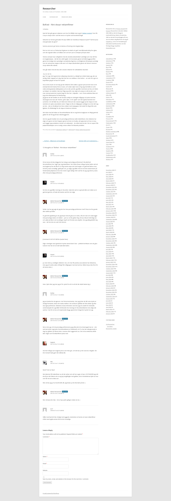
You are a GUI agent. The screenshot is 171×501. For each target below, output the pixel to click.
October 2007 (109, 191)
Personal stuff (110, 121)
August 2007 (109, 196)
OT (106, 114)
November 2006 (110, 215)
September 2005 (110, 245)
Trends (108, 153)
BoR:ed (65, 129)
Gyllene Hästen (110, 93)
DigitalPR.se (109, 41)
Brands (108, 71)
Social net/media (110, 136)
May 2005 (108, 253)
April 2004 (108, 281)
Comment (46, 437)
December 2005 (110, 238)
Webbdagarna (110, 157)
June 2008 (108, 174)
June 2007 (108, 200)
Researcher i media (67, 17)
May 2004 (108, 279)
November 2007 (110, 189)
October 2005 (109, 243)
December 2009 (110, 170)
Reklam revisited (87, 33)
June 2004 (108, 277)
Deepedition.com (110, 48)
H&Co (107, 95)
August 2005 (109, 247)
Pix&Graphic (109, 123)
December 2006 (110, 213)
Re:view (108, 129)
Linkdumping (109, 104)
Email (45, 463)
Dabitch (52, 342)
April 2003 (108, 307)
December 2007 (110, 187)
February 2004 (110, 286)
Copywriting (109, 78)
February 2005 (110, 260)
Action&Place (109, 59)
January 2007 (109, 211)
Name (45, 456)
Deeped (108, 31)
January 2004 (109, 288)
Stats (107, 138)
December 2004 (110, 264)
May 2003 (108, 305)
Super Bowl (109, 142)
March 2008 (109, 181)
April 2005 (108, 256)
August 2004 (109, 273)
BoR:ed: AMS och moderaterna (88, 141)
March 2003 (109, 309)
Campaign (108, 76)
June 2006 (108, 226)
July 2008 (108, 172)
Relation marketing (111, 131)
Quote (107, 127)
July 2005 (108, 249)
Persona (108, 119)
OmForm (108, 110)
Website (45, 470)
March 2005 (109, 258)
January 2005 (109, 262)
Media (107, 108)
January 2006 (109, 236)
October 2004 (109, 268)
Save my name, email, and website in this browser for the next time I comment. (66, 479)
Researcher (49, 8)
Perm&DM (108, 116)
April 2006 (108, 230)
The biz (108, 149)
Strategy (108, 140)
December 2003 (110, 290)
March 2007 (109, 206)
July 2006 (108, 223)
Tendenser (109, 146)
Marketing (108, 106)
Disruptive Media (110, 84)
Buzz (107, 74)
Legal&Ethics (109, 101)
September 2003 (110, 296)
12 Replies (45, 29)
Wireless (108, 159)
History (108, 97)
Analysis (108, 63)
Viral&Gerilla (109, 155)
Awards (108, 65)
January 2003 (109, 313)
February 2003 (110, 311)
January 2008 (109, 185)
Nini (51, 361)
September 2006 (110, 219)
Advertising (59, 129)
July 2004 (108, 275)
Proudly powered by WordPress (51, 493)
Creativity (108, 80)
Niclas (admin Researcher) (83, 129)
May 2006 (108, 228)
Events (108, 86)
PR (106, 125)
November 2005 (110, 241)
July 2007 (108, 198)
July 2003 (108, 301)
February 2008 (110, 183)
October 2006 (109, 217)
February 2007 (110, 208)
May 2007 (108, 202)
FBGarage (108, 89)
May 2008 (108, 176)
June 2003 (108, 303)
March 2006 (109, 232)
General (108, 91)
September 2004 (110, 271)
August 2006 (109, 221)
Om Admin (110, 326)
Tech (107, 144)
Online (108, 112)
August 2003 (109, 298)
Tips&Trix (108, 151)
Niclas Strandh (121, 29)
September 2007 (110, 193)
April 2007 (108, 204)
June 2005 (108, 251)
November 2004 (110, 266)
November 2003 (110, 292)
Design (108, 82)
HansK (52, 182)
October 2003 (109, 294)
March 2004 (109, 283)
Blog (107, 67)
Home (44, 17)
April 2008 (108, 178)
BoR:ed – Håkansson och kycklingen (54, 141)
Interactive (109, 99)
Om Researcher (53, 17)
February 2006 (110, 234)
